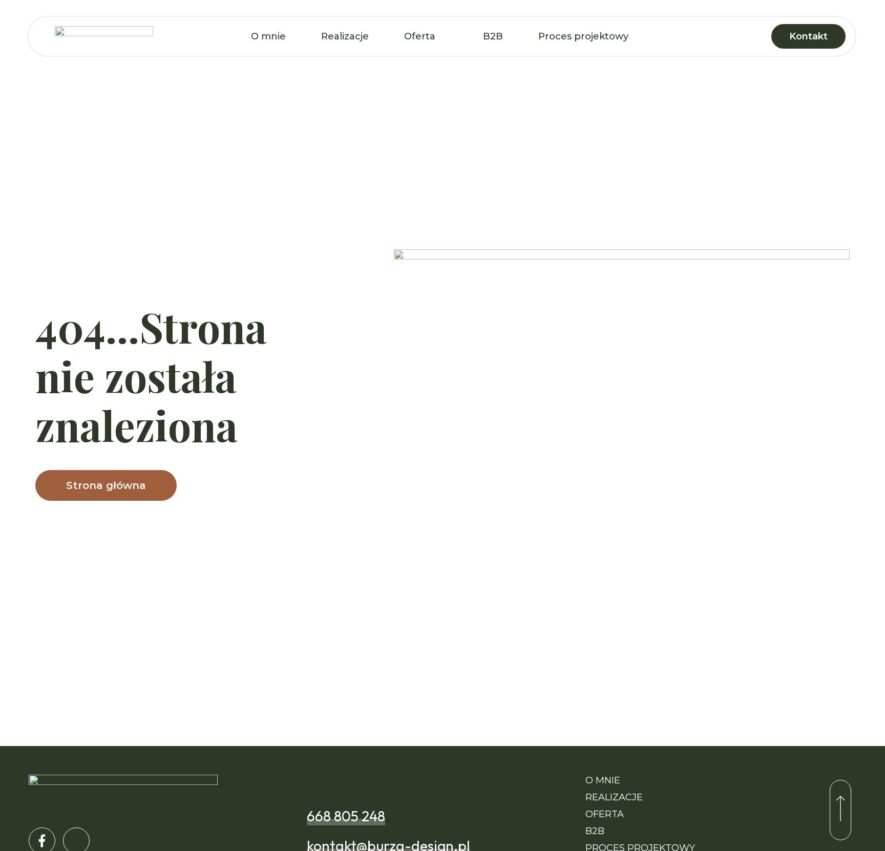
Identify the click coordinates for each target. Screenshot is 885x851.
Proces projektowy (583, 36)
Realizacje (345, 36)
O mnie (268, 36)
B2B (493, 36)
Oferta (419, 36)
